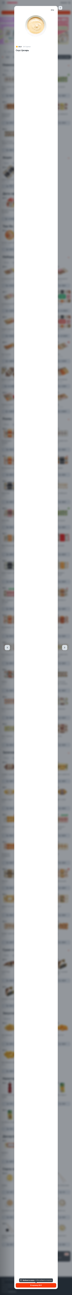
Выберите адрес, (29, 1280)
